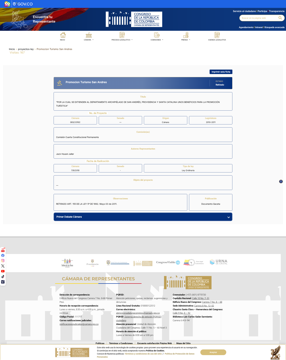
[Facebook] (3, 255)
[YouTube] (3, 271)
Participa (263, 11)
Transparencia (277, 11)
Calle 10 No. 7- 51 (200, 298)
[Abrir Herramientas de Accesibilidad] (281, 181)
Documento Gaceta (210, 204)
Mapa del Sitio (183, 343)
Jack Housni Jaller (65, 154)
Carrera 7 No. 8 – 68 (212, 302)
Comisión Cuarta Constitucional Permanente (77, 137)
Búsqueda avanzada (275, 27)
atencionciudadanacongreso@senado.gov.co (138, 313)
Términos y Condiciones (121, 343)
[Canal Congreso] (3, 282)
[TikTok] (3, 276)
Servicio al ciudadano (244, 11)
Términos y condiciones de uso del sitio (143, 354)
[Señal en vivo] (3, 250)
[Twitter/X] (3, 266)
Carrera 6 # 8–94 (181, 320)
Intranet (258, 27)
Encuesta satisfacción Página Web (154, 343)
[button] (280, 18)
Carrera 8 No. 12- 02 (204, 305)
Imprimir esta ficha (221, 71)
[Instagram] (3, 260)
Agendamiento (246, 27)
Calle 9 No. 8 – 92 (181, 313)
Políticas (100, 343)
